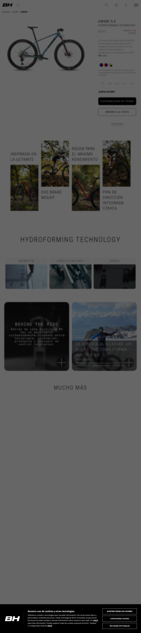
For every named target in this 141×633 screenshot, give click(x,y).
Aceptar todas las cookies (119, 611)
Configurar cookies (119, 618)
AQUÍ (95, 620)
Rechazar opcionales (120, 626)
